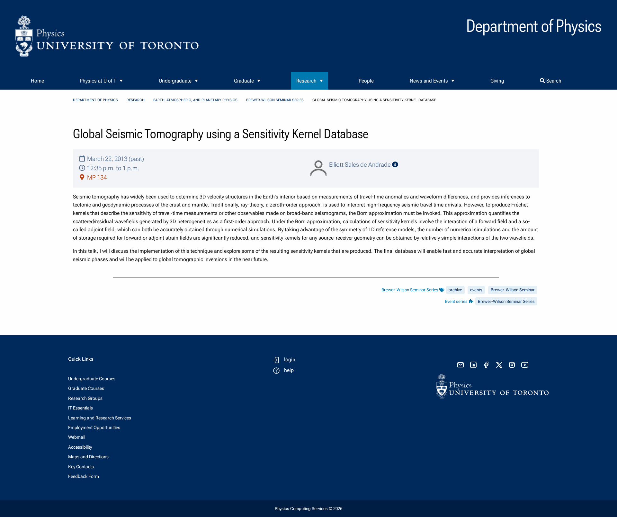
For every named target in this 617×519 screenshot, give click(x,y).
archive (455, 289)
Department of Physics (95, 100)
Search (553, 81)
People (366, 81)
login (289, 359)
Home (37, 81)
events (476, 289)
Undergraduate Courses (91, 378)
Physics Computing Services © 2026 (308, 508)
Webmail (76, 437)
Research (306, 81)
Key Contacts (81, 466)
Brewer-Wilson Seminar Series (275, 100)
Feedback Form (83, 476)
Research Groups (85, 398)
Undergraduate (175, 81)
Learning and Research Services (99, 417)
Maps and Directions (88, 456)
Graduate (244, 81)
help (289, 370)
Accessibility (80, 447)
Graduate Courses (86, 388)
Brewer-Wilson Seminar (513, 289)
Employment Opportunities (94, 427)
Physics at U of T (98, 81)
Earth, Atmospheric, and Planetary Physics (195, 100)
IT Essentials (80, 407)
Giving (497, 81)
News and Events (429, 81)
